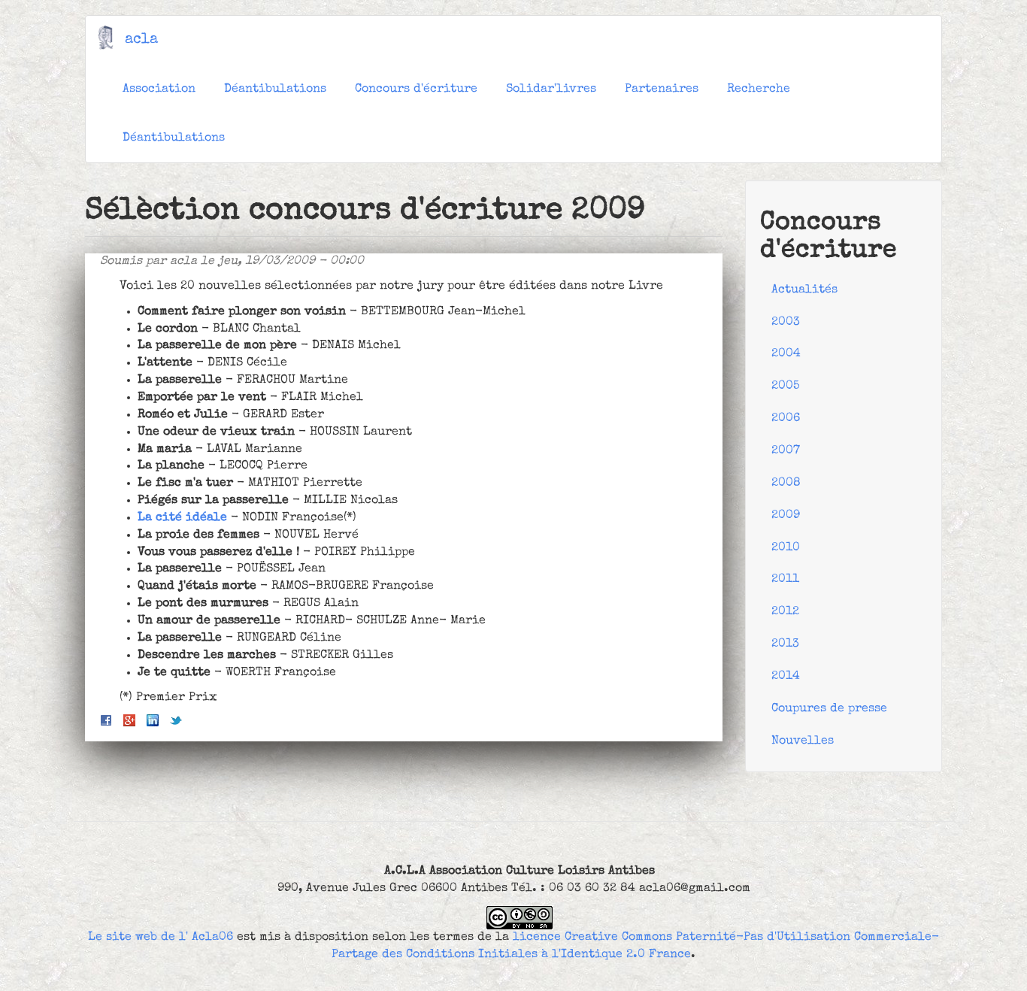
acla (141, 39)
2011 (785, 580)
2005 (785, 386)
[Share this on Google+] (129, 720)
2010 (785, 548)
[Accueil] (111, 38)
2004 (786, 354)
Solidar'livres (551, 89)
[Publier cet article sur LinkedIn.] (153, 720)
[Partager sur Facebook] (106, 720)
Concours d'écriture (416, 89)
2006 (785, 419)
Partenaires (661, 89)
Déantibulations (275, 89)
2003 (785, 323)
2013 (785, 644)
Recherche (758, 89)
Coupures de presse (829, 709)
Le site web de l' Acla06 (160, 938)
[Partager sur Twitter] (176, 720)
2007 (785, 451)
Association (159, 89)
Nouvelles (802, 741)
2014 (785, 677)
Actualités (804, 290)
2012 (785, 612)
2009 (785, 516)
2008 (786, 483)
